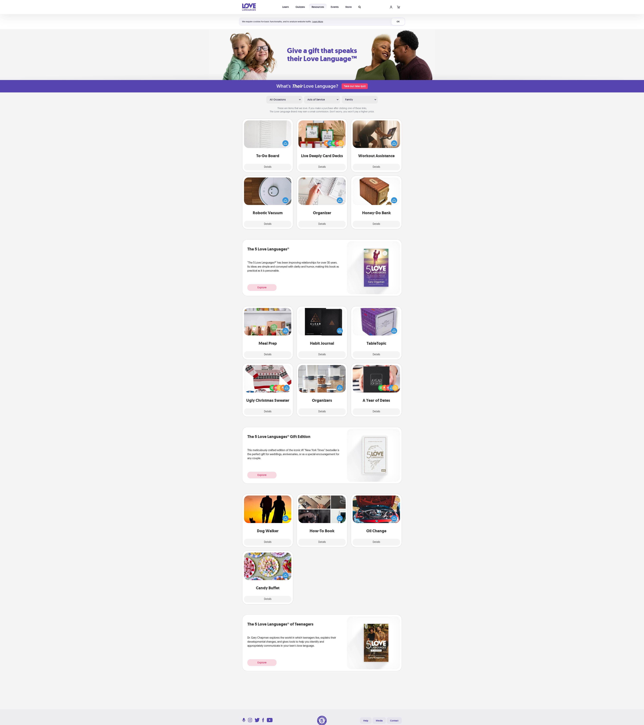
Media (379, 720)
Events (335, 7)
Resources (318, 7)
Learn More (317, 21)
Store (348, 7)
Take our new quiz (355, 86)
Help (365, 720)
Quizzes (300, 7)
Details (268, 167)
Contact (394, 720)
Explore (261, 287)
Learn (285, 7)
